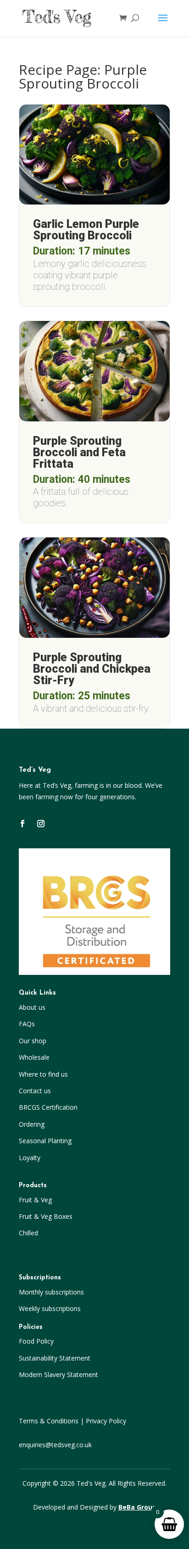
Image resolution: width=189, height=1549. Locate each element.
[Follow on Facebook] (22, 823)
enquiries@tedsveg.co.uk (55, 1444)
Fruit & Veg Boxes (45, 1216)
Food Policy (36, 1341)
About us (32, 1007)
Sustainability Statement (54, 1358)
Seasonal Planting (45, 1140)
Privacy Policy (106, 1420)
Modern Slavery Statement (58, 1374)
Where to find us (43, 1074)
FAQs (27, 1023)
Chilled (28, 1232)
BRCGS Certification (48, 1107)
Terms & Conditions (48, 1420)
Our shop (32, 1040)
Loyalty (29, 1157)
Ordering (31, 1124)
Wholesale (34, 1057)
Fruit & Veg (35, 1199)
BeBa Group (137, 1507)
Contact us (35, 1090)
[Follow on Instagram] (40, 823)
